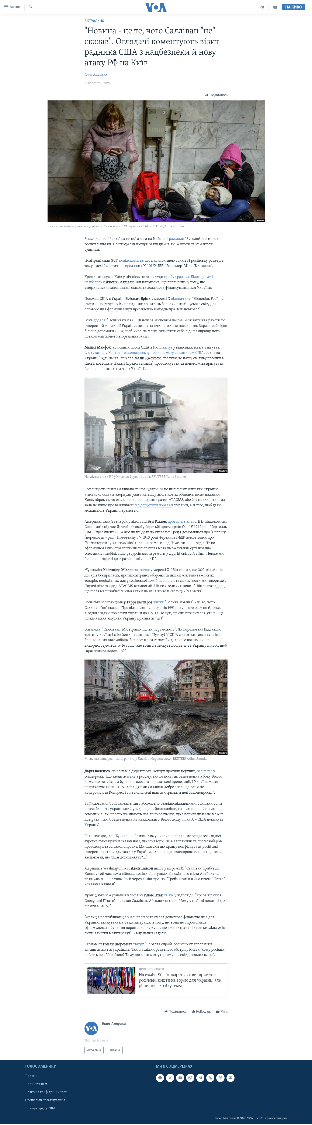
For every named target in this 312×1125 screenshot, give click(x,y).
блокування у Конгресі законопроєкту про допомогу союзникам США (144, 353)
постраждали (173, 239)
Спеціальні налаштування (45, 1100)
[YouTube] (275, 7)
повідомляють (131, 261)
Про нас (31, 1076)
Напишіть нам (36, 1084)
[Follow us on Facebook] (160, 1078)
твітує (168, 348)
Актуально (94, 21)
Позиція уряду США (40, 1108)
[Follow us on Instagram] (190, 1078)
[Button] (216, 95)
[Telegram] (262, 7)
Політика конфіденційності (46, 1092)
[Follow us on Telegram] (200, 1078)
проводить (177, 522)
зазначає (142, 570)
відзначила (180, 299)
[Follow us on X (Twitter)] (170, 1078)
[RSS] (210, 1078)
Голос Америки (95, 74)
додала (99, 320)
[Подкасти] (220, 1078)
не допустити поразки (154, 505)
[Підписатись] (230, 1078)
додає (219, 586)
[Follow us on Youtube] (180, 1078)
